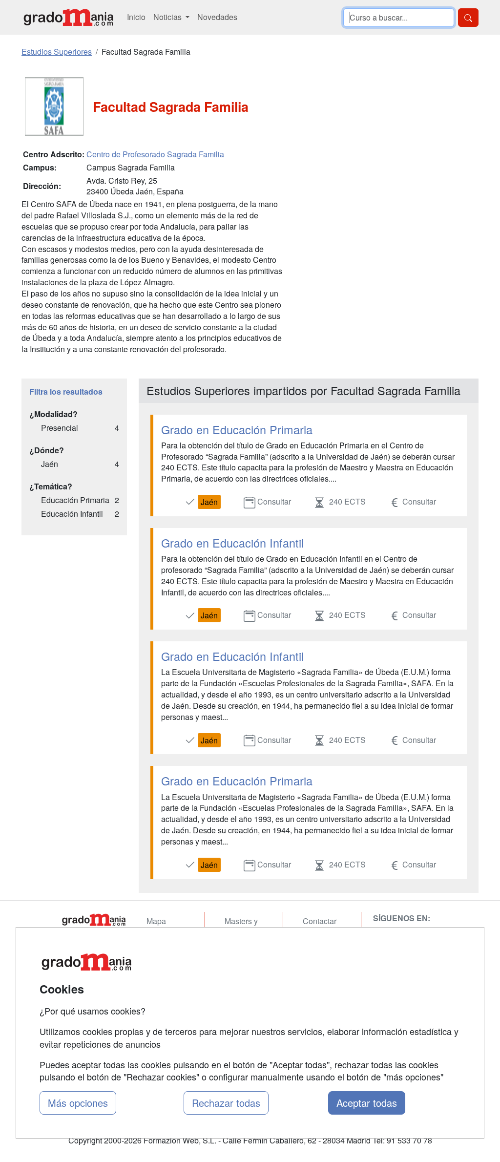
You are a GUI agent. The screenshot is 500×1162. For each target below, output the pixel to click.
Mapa (156, 921)
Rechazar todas (226, 1103)
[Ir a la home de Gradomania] (68, 17)
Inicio (136, 16)
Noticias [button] (168, 16)
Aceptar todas (366, 1103)
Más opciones (78, 1103)
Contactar (319, 921)
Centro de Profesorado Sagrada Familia (155, 154)
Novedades (217, 16)
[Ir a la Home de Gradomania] (94, 920)
